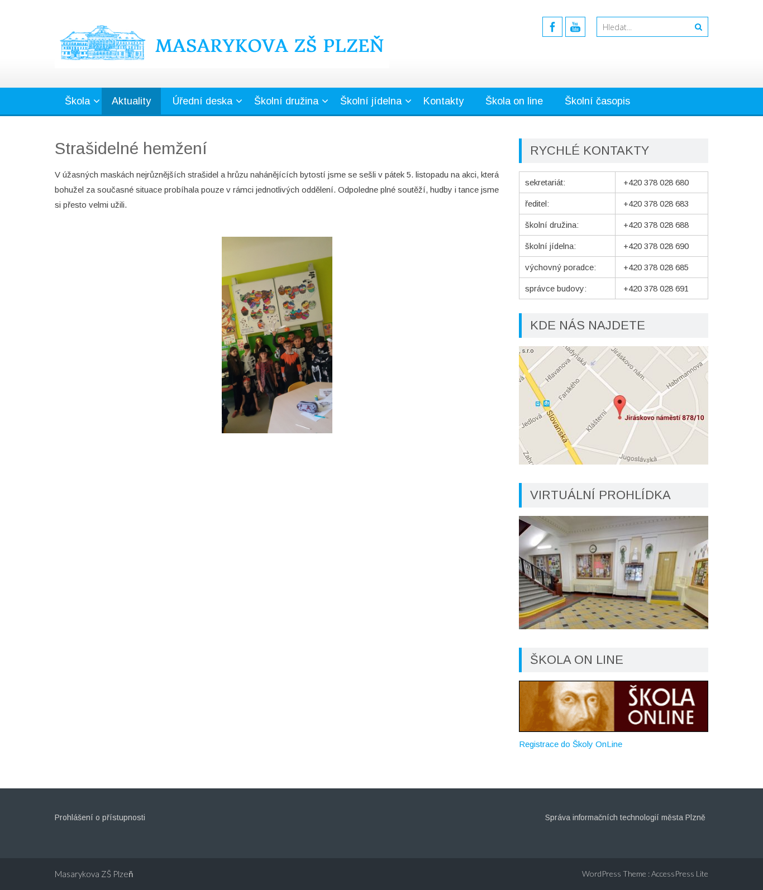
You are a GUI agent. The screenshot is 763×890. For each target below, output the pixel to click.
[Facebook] (552, 27)
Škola (77, 101)
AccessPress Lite (679, 873)
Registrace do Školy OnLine (570, 744)
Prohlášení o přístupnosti (100, 817)
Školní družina (286, 101)
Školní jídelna (371, 101)
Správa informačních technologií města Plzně (625, 817)
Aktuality (131, 101)
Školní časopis (597, 101)
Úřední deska (202, 101)
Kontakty (443, 101)
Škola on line (514, 101)
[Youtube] (575, 27)
